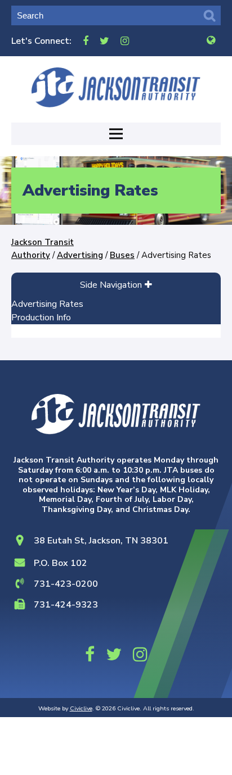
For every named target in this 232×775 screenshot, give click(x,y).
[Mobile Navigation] (116, 134)
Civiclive (81, 708)
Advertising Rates (47, 304)
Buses (122, 255)
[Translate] (211, 41)
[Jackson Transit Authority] (116, 87)
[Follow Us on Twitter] (104, 41)
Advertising (80, 255)
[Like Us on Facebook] (85, 41)
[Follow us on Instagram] (125, 41)
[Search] (209, 15)
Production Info (41, 317)
